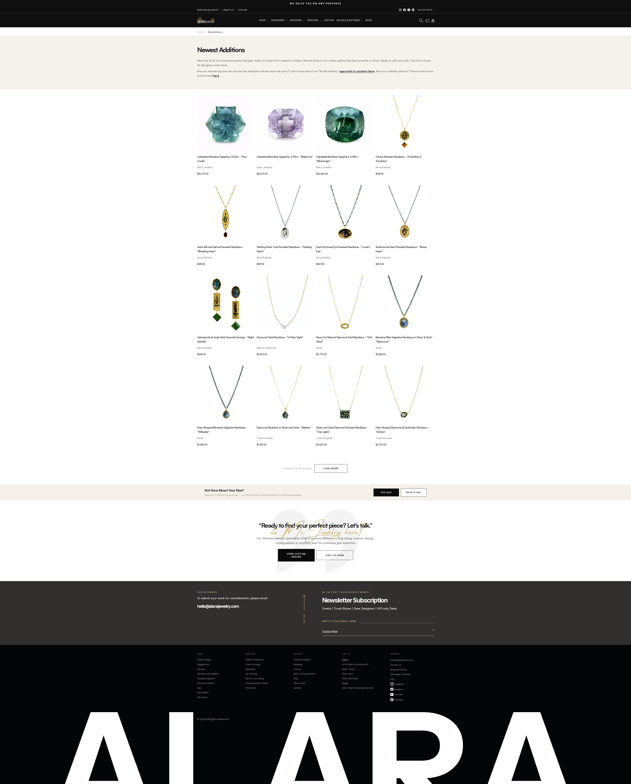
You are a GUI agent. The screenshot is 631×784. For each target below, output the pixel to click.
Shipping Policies (398, 669)
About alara (299, 683)
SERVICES (313, 20)
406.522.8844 (425, 10)
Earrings (201, 669)
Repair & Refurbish (254, 659)
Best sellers (203, 692)
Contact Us (395, 664)
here (216, 75)
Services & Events (207, 10)
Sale (199, 687)
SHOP (262, 20)
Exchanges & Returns (400, 674)
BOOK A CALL (413, 492)
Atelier (242, 10)
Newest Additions (215, 32)
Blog (369, 20)
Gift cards (202, 697)
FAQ (392, 679)
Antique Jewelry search (256, 683)
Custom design (252, 664)
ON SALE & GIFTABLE (349, 20)
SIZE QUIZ (386, 492)
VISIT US (346, 654)
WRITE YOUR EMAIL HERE (339, 621)
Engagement (203, 664)
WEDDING (296, 20)
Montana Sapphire (206, 678)
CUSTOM (329, 20)
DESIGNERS (278, 20)
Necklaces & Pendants (208, 673)
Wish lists (250, 687)
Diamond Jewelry (205, 683)
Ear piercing (251, 673)
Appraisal (250, 669)
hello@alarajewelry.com (218, 606)
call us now (335, 555)
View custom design (296, 555)
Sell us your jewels (254, 678)
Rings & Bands (204, 659)
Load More (331, 468)
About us (228, 10)
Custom (298, 669)
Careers (297, 687)
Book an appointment (304, 673)
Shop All (200, 32)
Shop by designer (302, 659)
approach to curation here (356, 71)
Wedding (298, 664)
